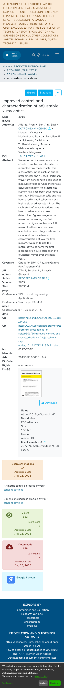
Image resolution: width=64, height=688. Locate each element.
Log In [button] (45, 55)
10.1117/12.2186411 (31, 156)
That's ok (55, 683)
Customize (7, 683)
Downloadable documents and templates (32, 658)
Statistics (45, 92)
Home (6, 66)
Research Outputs (32, 614)
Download (50, 403)
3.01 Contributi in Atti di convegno (23, 74)
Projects (32, 626)
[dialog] (32, 675)
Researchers (32, 618)
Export (31, 92)
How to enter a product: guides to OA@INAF (32, 650)
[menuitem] (38, 55)
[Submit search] (34, 55)
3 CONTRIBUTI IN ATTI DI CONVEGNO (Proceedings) (23, 70)
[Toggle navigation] (57, 55)
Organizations (32, 622)
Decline (43, 683)
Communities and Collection (32, 610)
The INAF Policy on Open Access (32, 654)
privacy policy (40, 676)
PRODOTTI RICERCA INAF (30, 66)
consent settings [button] (13, 490)
